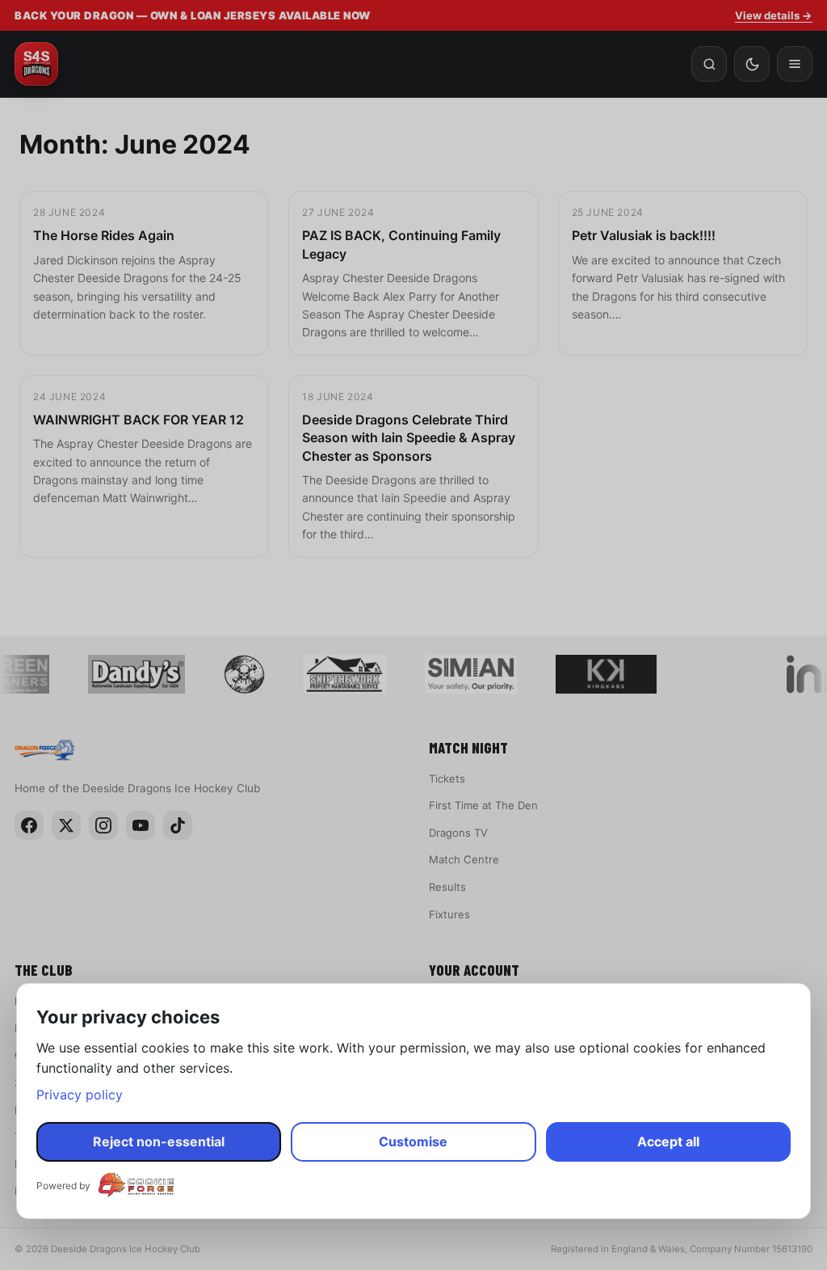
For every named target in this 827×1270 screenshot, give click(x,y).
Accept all (668, 1141)
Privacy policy (79, 1094)
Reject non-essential (159, 1141)
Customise (413, 1141)
